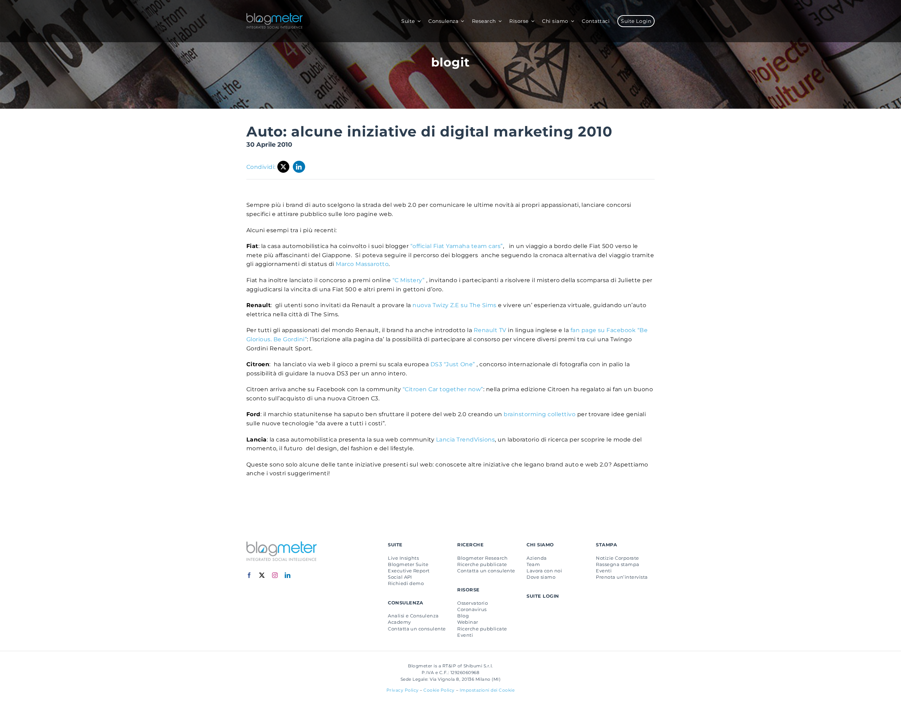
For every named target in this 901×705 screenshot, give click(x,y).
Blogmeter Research (482, 558)
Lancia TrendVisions (465, 439)
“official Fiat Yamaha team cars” (456, 246)
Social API (400, 577)
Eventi (465, 635)
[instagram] (275, 575)
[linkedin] (288, 575)
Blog (463, 615)
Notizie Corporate (617, 558)
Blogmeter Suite (408, 564)
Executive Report (409, 570)
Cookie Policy (439, 690)
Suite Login (543, 596)
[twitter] (262, 575)
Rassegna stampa (617, 564)
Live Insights (403, 558)
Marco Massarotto (362, 264)
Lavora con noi (544, 570)
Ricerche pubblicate (482, 564)
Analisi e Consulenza (413, 615)
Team (533, 564)
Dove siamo (541, 577)
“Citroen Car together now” (443, 389)
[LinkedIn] (299, 166)
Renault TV (491, 330)
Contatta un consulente (417, 628)
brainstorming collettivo (539, 414)
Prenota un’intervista (622, 577)
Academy (399, 622)
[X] (283, 166)
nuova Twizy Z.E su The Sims (454, 305)
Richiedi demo (406, 583)
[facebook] (249, 575)
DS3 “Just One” (453, 364)
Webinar (467, 622)
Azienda (537, 558)
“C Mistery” (407, 280)
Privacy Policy (402, 690)
